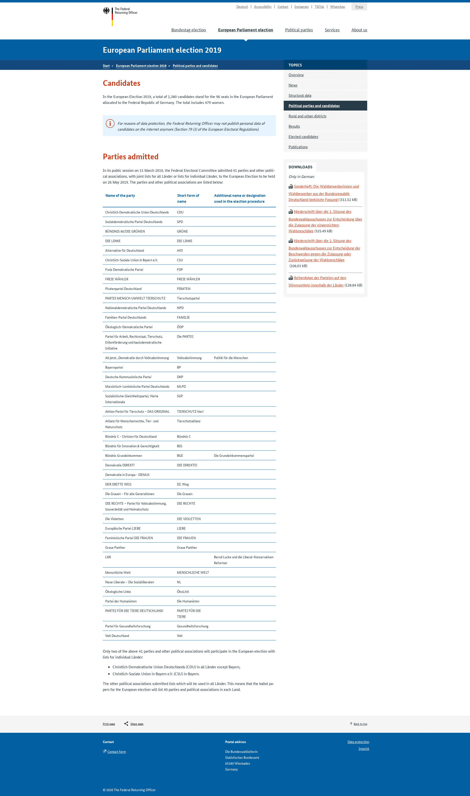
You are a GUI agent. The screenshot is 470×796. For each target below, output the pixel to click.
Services (332, 29)
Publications (298, 146)
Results (294, 126)
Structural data (300, 95)
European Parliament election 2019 (141, 65)
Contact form (116, 751)
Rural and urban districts (307, 115)
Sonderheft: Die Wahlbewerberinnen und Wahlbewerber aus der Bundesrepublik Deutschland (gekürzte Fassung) (324, 193)
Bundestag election (188, 29)
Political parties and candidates (195, 65)
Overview (296, 74)
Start (120, 16)
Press (359, 6)
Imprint (364, 748)
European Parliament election (245, 30)
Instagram (301, 6)
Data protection (358, 741)
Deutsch (242, 6)
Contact (283, 6)
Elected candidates (303, 136)
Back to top (360, 723)
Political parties (299, 29)
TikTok (319, 6)
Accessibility (262, 6)
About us (359, 29)
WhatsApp (337, 6)
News (293, 84)
